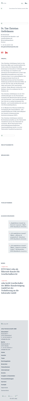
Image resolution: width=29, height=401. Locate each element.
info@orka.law (5, 339)
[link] (22, 3)
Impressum (4, 387)
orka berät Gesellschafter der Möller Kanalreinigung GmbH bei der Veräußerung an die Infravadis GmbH (12, 288)
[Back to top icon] (26, 398)
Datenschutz (5, 390)
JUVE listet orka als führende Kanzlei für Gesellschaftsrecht (10, 271)
